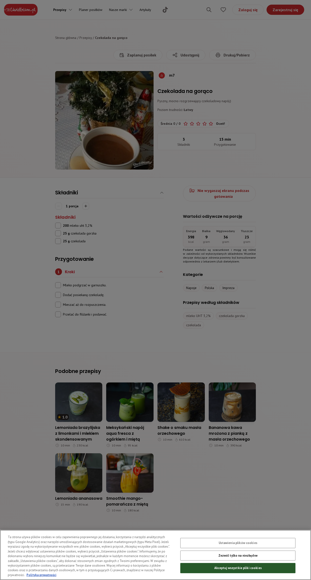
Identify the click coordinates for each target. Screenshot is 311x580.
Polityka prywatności (41, 575)
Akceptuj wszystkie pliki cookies (238, 568)
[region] (155, 555)
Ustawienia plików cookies (238, 543)
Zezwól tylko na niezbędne (238, 555)
